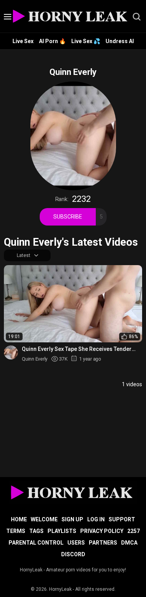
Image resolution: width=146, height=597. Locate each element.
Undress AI (120, 41)
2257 (133, 531)
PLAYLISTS (61, 531)
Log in (96, 519)
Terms (15, 531)
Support (122, 519)
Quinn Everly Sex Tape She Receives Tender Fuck (77, 349)
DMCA (129, 543)
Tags (36, 531)
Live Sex (22, 41)
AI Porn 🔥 (52, 41)
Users (76, 543)
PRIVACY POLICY (101, 531)
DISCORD (73, 554)
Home (19, 519)
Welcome (44, 519)
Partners (103, 543)
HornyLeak (60, 589)
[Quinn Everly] (11, 352)
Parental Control (36, 543)
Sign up (72, 519)
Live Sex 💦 (85, 41)
